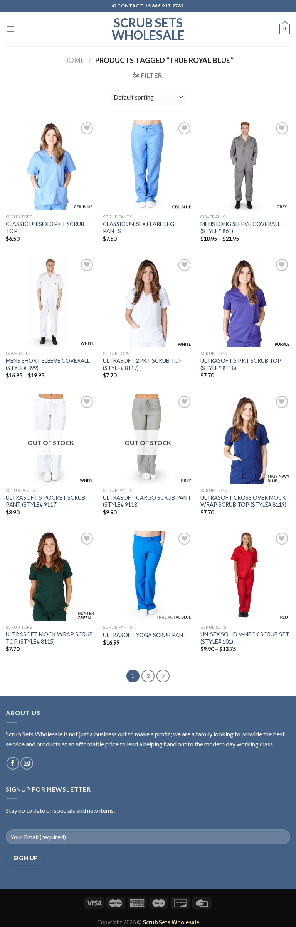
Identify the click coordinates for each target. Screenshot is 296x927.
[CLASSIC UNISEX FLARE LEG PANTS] (148, 165)
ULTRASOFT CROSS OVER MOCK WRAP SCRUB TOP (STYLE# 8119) (243, 501)
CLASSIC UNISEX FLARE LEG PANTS (138, 228)
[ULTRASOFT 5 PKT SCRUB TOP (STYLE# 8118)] (245, 302)
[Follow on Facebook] (13, 763)
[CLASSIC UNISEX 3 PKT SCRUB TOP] (51, 165)
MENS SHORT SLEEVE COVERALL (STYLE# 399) (48, 364)
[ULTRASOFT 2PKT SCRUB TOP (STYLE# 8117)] (148, 302)
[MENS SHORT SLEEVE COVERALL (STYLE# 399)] (51, 302)
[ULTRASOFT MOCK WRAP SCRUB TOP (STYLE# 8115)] (51, 576)
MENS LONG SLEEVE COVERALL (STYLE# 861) (240, 228)
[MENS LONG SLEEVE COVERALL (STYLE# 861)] (245, 165)
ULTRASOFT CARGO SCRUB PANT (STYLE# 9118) (147, 501)
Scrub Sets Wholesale (148, 29)
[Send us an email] (26, 763)
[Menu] (10, 28)
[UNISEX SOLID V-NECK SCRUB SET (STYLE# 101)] (245, 576)
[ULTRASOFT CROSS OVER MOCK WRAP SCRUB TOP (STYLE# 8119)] (245, 439)
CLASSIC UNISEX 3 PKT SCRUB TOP (45, 228)
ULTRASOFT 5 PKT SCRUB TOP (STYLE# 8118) (240, 364)
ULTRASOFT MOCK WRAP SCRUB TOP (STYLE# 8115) (49, 638)
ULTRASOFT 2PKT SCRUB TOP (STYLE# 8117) (143, 364)
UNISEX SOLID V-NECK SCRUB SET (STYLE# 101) (244, 638)
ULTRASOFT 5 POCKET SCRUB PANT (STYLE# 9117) (45, 501)
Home (74, 60)
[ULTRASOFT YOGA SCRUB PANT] (148, 576)
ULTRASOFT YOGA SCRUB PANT (145, 635)
